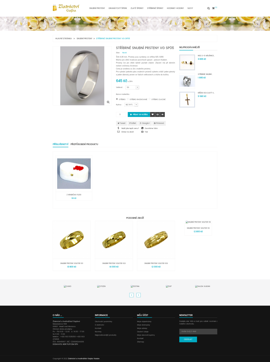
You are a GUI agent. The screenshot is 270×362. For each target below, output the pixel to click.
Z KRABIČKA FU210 (74, 194)
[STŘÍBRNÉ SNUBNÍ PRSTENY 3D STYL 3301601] (187, 81)
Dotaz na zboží (128, 132)
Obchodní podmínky (103, 321)
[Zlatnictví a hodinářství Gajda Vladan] (66, 8)
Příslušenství (60, 144)
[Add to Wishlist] (152, 114)
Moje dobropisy (143, 325)
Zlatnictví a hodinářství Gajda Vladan (84, 358)
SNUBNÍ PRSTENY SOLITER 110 (198, 228)
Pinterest (160, 123)
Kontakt (98, 328)
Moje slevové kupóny (146, 335)
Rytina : (119, 104)
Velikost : (120, 87)
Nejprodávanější (189, 47)
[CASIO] (67, 286)
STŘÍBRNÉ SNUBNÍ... (205, 74)
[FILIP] (169, 286)
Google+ (146, 123)
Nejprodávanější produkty (105, 335)
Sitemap (140, 342)
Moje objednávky (144, 321)
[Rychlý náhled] (162, 114)
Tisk (146, 132)
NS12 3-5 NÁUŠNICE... (206, 55)
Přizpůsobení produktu (84, 144)
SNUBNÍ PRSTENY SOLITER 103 (114, 263)
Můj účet (142, 315)
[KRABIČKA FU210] (74, 173)
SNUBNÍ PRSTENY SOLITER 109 (156, 263)
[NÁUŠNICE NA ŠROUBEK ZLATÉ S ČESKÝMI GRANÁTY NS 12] (187, 62)
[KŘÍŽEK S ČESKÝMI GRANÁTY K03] (187, 99)
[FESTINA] (135, 286)
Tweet (122, 123)
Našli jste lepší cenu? (130, 128)
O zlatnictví (99, 325)
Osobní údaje (142, 331)
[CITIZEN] (101, 286)
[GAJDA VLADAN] (202, 286)
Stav (118, 53)
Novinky (98, 331)
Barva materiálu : (123, 94)
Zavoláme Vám (151, 128)
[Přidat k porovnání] (157, 114)
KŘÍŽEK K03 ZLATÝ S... (206, 93)
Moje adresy (142, 328)
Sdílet (133, 123)
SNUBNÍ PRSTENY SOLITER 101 (71, 263)
